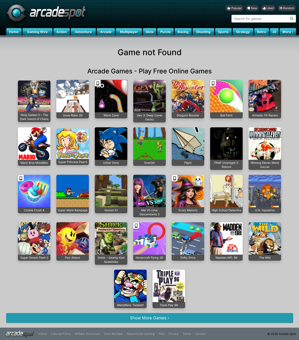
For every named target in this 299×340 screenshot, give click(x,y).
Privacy (174, 334)
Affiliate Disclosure (87, 334)
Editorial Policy (61, 334)
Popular (236, 8)
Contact (200, 334)
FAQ (162, 334)
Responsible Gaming (141, 334)
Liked (270, 8)
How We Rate (113, 334)
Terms (187, 334)
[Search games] (292, 19)
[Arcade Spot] (74, 14)
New (253, 8)
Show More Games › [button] (149, 317)
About (42, 334)
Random (288, 8)
